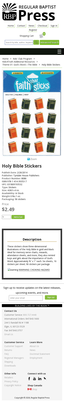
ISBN (4, 181)
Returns (8, 350)
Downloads (10, 365)
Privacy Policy (11, 381)
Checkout (42, 25)
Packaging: (8, 199)
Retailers (8, 377)
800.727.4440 (30, 314)
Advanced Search (49, 42)
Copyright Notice (12, 385)
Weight (6, 196)
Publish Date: (9, 172)
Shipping (8, 361)
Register (33, 29)
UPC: (4, 184)
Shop (34, 389)
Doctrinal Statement (40, 353)
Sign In (54, 25)
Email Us (8, 334)
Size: (4, 190)
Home (11, 25)
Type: (5, 187)
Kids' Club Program (22, 58)
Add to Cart (18, 217)
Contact (21, 25)
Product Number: (11, 178)
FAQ (6, 353)
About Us (34, 346)
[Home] (29, 20)
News (31, 25)
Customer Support (13, 346)
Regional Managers (14, 357)
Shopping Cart (27, 35)
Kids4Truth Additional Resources (18, 61)
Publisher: (7, 175)
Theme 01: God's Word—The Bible (19, 64)
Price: (5, 204)
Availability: (8, 193)
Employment (36, 357)
